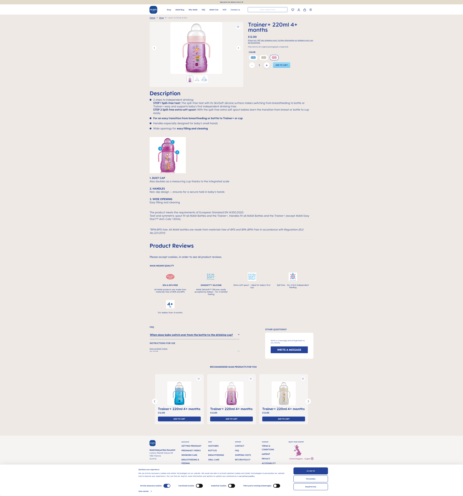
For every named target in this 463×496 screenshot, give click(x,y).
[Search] (284, 9)
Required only (310, 487)
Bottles (212, 450)
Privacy (266, 458)
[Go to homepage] (153, 10)
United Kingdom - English (300, 459)
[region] (196, 54)
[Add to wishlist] (238, 27)
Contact (239, 446)
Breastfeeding (216, 455)
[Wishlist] (292, 9)
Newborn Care (189, 455)
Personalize (310, 479)
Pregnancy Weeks (191, 450)
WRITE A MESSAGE (289, 349)
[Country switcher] (311, 9)
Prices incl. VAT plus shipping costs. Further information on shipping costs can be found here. (280, 41)
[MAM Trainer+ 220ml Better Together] (196, 48)
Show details (143, 491)
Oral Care (213, 459)
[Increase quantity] (267, 65)
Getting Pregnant (191, 446)
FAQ (237, 450)
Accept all (311, 471)
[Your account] (298, 9)
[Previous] (154, 48)
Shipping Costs (243, 455)
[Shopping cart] (304, 9)
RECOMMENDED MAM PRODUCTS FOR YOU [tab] (233, 366)
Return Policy (242, 459)
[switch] (199, 486)
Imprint (266, 454)
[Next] (238, 48)
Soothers (213, 446)
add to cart (282, 65)
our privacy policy (247, 476)
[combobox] (267, 9)
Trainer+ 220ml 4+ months (179, 409)
